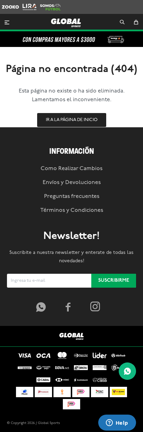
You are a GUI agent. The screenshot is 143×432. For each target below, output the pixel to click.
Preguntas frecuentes (71, 196)
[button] (122, 22)
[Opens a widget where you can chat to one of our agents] (117, 423)
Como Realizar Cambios (71, 168)
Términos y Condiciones (71, 210)
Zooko (8, 3)
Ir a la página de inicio (72, 120)
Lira (26, 3)
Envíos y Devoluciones (72, 182)
